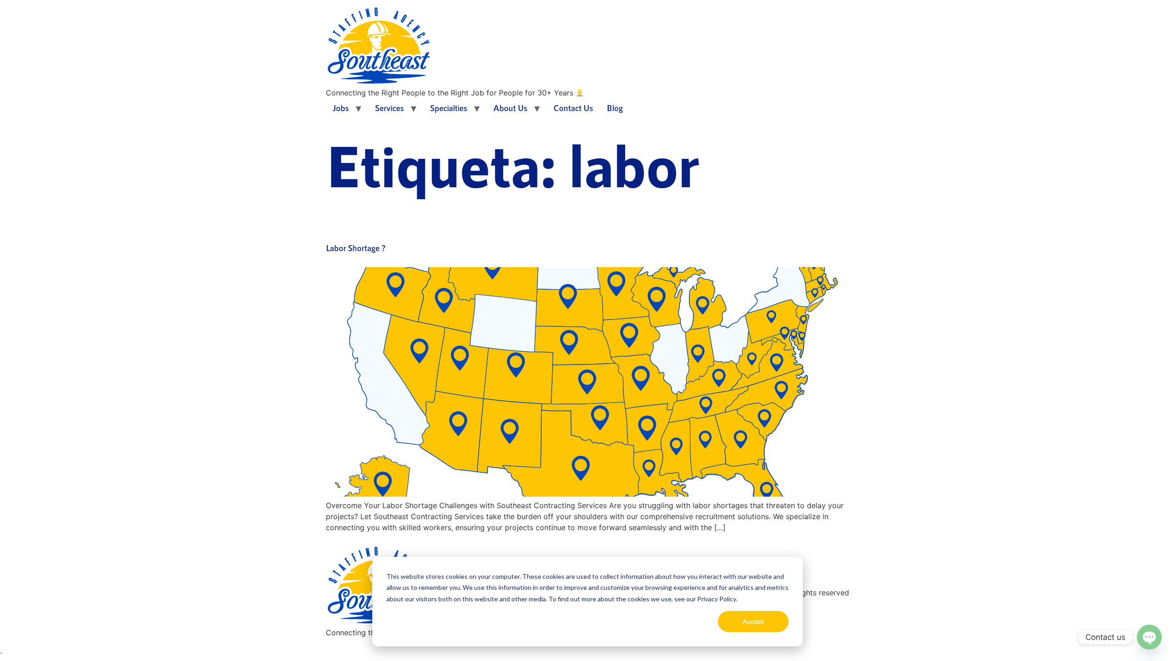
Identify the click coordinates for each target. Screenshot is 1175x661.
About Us (510, 108)
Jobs (341, 108)
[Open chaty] (1149, 637)
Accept (753, 621)
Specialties (448, 108)
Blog (615, 108)
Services (389, 108)
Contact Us (573, 108)
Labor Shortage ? (356, 248)
